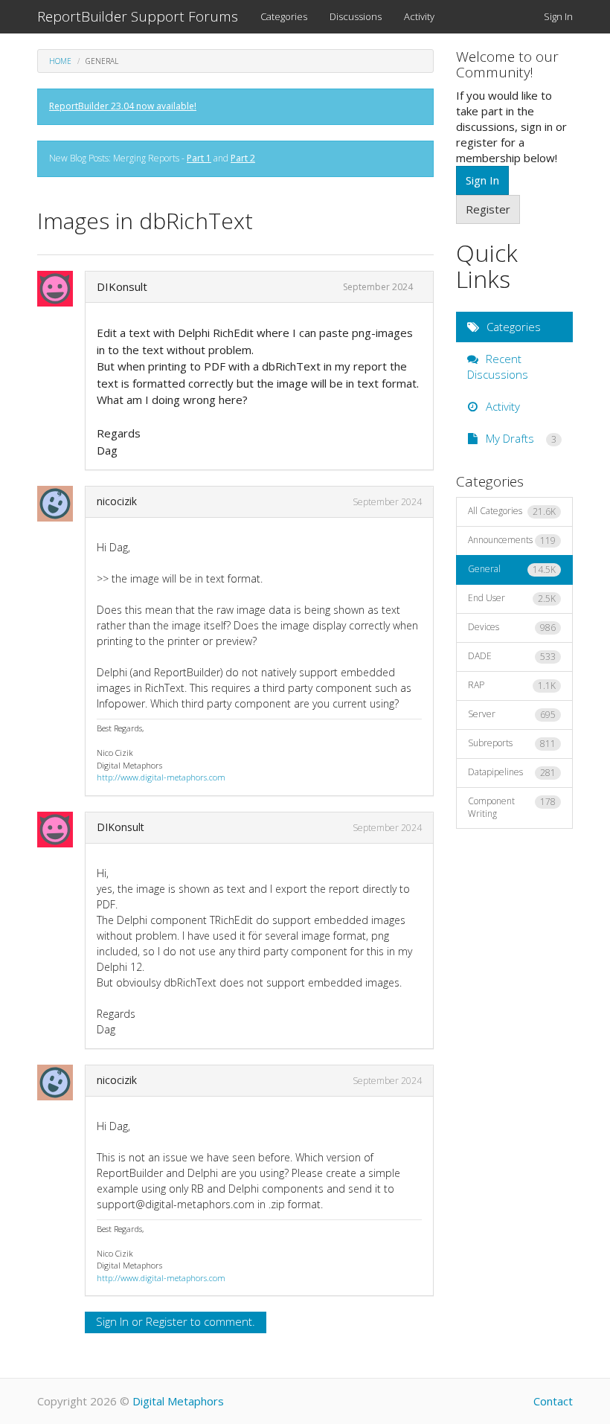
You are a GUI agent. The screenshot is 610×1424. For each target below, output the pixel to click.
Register (166, 1321)
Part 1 (199, 158)
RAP (512, 685)
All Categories (512, 511)
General (512, 569)
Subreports (512, 743)
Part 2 (243, 158)
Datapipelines (512, 772)
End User (512, 598)
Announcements (512, 540)
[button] (59, 289)
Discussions (356, 16)
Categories (283, 16)
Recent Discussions (497, 366)
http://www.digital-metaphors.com (161, 777)
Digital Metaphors (178, 1400)
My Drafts (520, 438)
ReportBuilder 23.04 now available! (122, 106)
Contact (553, 1400)
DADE (512, 656)
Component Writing (512, 807)
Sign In (558, 16)
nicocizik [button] (117, 501)
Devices (512, 627)
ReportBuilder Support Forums (137, 16)
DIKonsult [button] (122, 286)
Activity (419, 16)
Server (512, 714)
